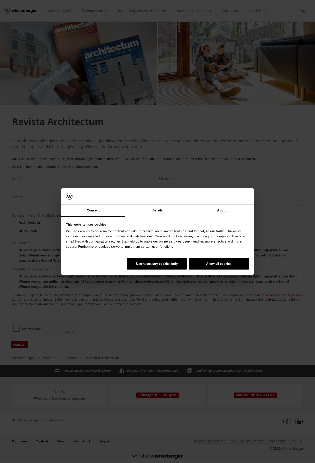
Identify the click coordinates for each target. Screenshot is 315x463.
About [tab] (221, 210)
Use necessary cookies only (157, 263)
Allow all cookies (218, 263)
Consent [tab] (93, 210)
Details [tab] (157, 210)
